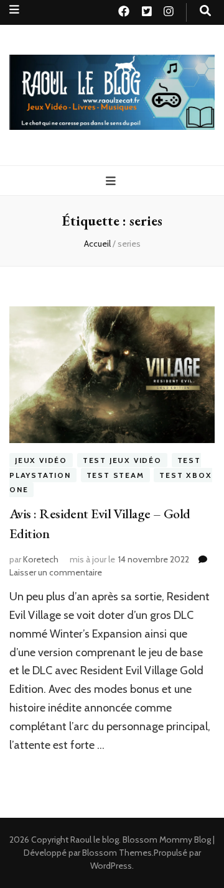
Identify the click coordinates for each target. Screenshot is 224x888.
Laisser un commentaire (55, 572)
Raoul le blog (94, 839)
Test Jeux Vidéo (122, 460)
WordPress (111, 865)
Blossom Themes (117, 852)
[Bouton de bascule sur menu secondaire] (14, 10)
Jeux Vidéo (41, 460)
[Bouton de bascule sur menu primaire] (112, 181)
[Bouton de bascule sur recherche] (205, 11)
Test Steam (115, 475)
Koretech (40, 559)
